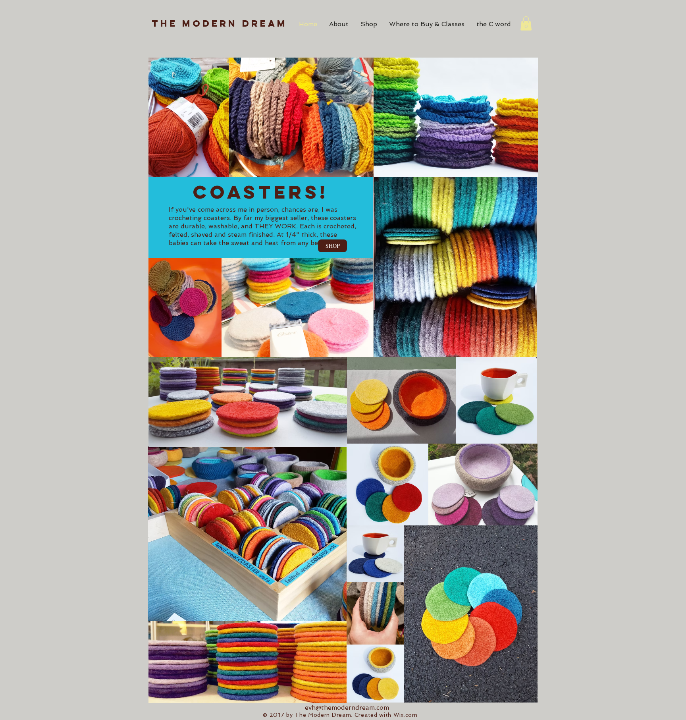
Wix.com (405, 715)
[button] (526, 23)
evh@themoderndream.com (347, 707)
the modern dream (219, 23)
